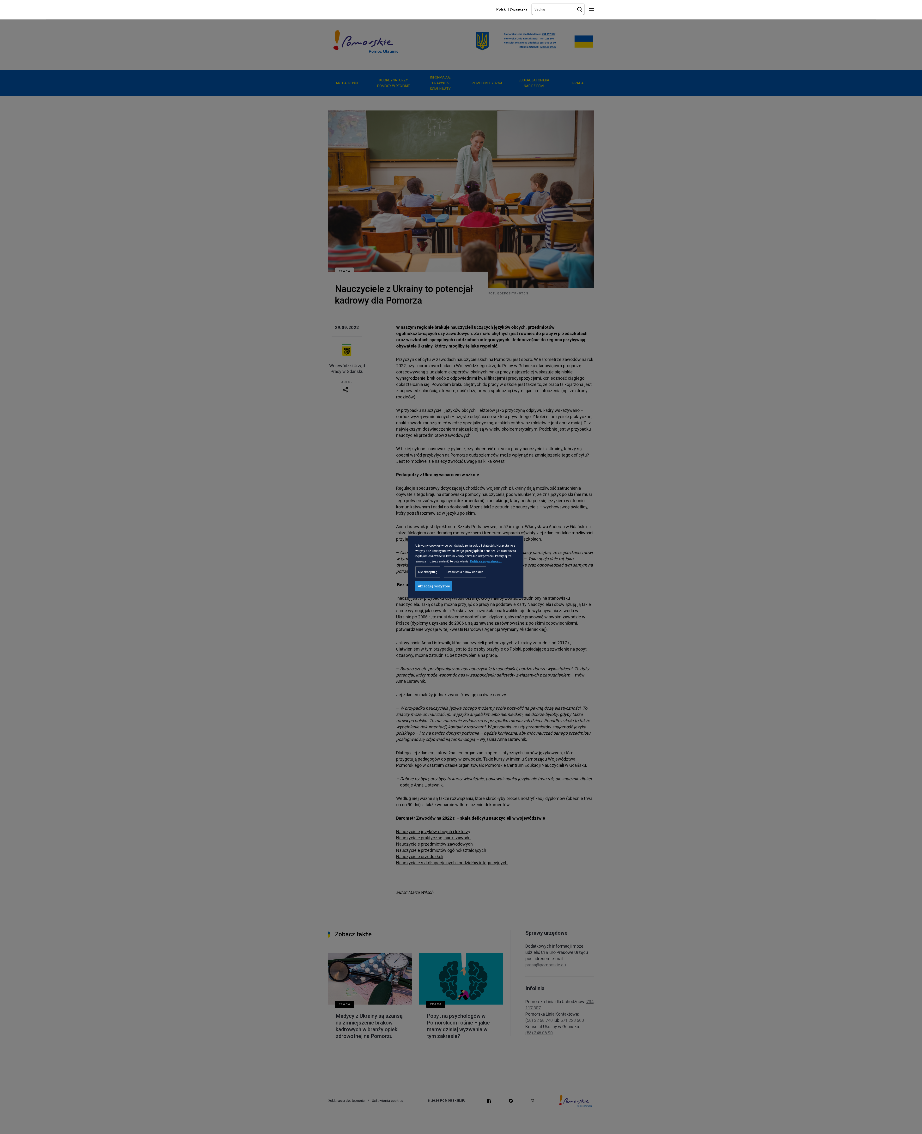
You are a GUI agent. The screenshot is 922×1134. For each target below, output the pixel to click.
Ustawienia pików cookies (465, 572)
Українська (518, 9)
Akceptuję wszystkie (434, 586)
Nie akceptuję (427, 572)
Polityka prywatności (486, 561)
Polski (501, 9)
